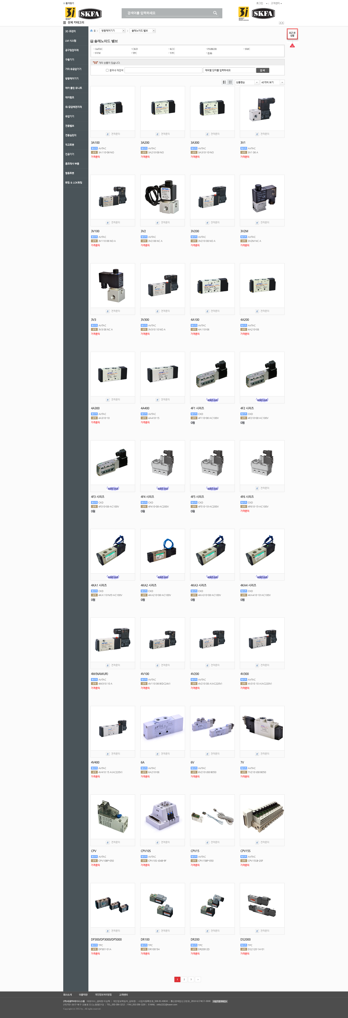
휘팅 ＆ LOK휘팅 (73, 182)
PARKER (211, 49)
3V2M (244, 231)
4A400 (145, 408)
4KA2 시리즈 (148, 585)
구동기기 (69, 59)
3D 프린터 (70, 31)
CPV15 (195, 850)
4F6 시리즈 (247, 496)
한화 (209, 53)
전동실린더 (70, 135)
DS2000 (245, 939)
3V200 (195, 231)
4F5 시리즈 (197, 496)
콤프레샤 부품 (72, 163)
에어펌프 (69, 97)
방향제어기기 (72, 78)
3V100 (95, 231)
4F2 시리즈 (247, 408)
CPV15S (245, 850)
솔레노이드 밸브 (140, 30)
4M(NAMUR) (99, 673)
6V (192, 762)
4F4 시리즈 (147, 496)
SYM (97, 53)
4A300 (95, 408)
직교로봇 (69, 144)
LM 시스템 (70, 40)
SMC (247, 49)
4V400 (95, 762)
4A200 (244, 319)
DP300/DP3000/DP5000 (106, 939)
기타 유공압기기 (73, 69)
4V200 (195, 673)
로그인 (259, 3)
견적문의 (115, 133)
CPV (93, 850)
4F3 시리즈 (97, 496)
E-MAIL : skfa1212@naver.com (162, 1004)
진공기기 (69, 154)
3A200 (145, 142)
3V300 (145, 319)
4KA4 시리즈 (248, 585)
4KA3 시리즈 (198, 585)
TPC (135, 53)
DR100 (145, 939)
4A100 (195, 319)
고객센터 (275, 3)
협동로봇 (69, 173)
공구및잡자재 (72, 50)
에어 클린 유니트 (73, 88)
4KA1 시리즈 (99, 585)
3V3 (93, 319)
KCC (172, 49)
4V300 (244, 673)
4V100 (145, 673)
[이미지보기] (230, 82)
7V (242, 762)
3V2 (143, 231)
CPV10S (146, 850)
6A (142, 762)
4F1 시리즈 (197, 408)
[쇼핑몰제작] (68, 3)
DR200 (195, 939)
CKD (135, 49)
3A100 (95, 142)
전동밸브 (69, 125)
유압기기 (69, 116)
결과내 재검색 (116, 70)
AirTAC (99, 49)
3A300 (195, 142)
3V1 (242, 142)
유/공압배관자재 (73, 106)
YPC (172, 53)
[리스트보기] (224, 82)
